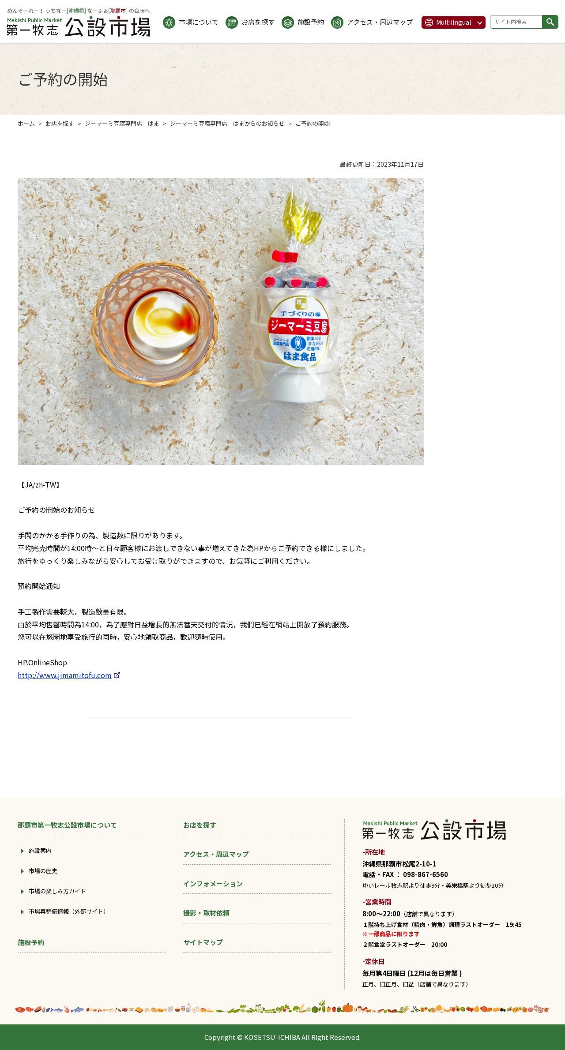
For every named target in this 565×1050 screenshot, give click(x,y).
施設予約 (311, 22)
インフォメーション (213, 883)
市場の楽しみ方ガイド (57, 891)
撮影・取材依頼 (206, 912)
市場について (198, 22)
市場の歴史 (43, 870)
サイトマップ (203, 942)
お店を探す (258, 22)
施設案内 (40, 850)
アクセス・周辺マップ (380, 22)
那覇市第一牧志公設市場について (67, 824)
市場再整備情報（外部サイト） (69, 911)
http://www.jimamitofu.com (65, 675)
